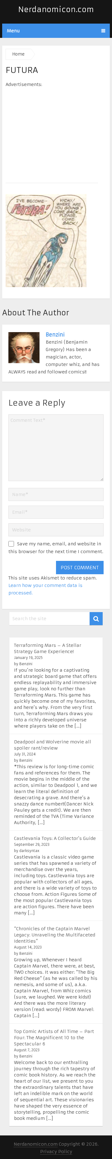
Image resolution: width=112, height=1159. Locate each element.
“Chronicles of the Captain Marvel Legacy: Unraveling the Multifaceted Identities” (54, 935)
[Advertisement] (56, 133)
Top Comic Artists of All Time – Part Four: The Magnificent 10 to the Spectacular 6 (54, 1038)
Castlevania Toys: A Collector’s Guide (55, 838)
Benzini (55, 334)
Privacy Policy (56, 1151)
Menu (13, 31)
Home (18, 54)
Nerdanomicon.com (56, 9)
